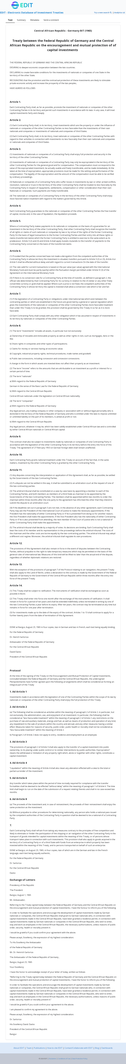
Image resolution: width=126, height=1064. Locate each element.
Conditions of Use (64, 1059)
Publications (39, 1048)
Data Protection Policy (79, 1059)
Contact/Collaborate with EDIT (79, 1048)
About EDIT (19, 1048)
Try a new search (102, 12)
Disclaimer (52, 1059)
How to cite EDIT (55, 1048)
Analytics (118, 12)
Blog (97, 1048)
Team (29, 1048)
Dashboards (107, 1048)
